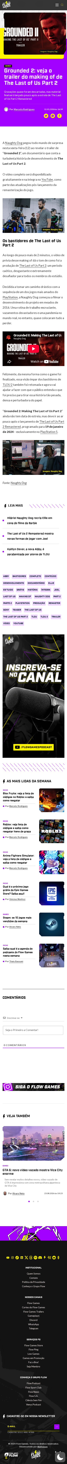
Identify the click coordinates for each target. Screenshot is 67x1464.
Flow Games (33, 1303)
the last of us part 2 (15, 617)
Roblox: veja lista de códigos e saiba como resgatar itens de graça (17, 828)
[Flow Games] (6, 5)
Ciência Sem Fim (33, 1400)
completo (35, 576)
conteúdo (50, 576)
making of (25, 597)
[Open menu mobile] (57, 5)
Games (8, 66)
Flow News (33, 1391)
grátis (20, 590)
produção (39, 603)
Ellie (51, 583)
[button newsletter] (56, 1426)
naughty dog (42, 597)
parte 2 (7, 603)
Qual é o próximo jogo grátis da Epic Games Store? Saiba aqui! (15, 890)
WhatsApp (33, 1324)
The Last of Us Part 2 (32, 265)
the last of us (33, 610)
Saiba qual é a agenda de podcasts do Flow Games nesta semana (18, 952)
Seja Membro (33, 1366)
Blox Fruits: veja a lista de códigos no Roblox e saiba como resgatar (18, 797)
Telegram (33, 1328)
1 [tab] (29, 1201)
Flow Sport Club (33, 1387)
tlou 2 (44, 617)
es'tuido (8, 590)
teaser (17, 610)
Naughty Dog (14, 143)
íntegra (45, 590)
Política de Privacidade (33, 1282)
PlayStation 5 (49, 432)
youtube (18, 623)
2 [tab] (33, 1201)
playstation (22, 603)
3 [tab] (38, 1201)
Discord (33, 1320)
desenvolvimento (13, 583)
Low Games (33, 1353)
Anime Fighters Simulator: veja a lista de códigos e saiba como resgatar (18, 859)
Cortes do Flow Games (33, 1307)
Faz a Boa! (33, 1362)
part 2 (57, 597)
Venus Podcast (33, 1404)
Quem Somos (33, 1273)
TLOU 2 (8, 384)
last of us (9, 597)
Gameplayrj (33, 1315)
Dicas (5, 790)
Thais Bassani (16, 961)
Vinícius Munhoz (17, 899)
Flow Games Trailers (33, 1311)
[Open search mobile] (62, 5)
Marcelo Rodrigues (24, 109)
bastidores (19, 576)
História (33, 590)
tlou (34, 617)
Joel (56, 590)
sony (6, 610)
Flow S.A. (33, 1396)
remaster (54, 603)
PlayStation (10, 297)
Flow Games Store (33, 1345)
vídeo (6, 623)
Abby (6, 576)
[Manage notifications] (6, 1458)
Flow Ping (33, 1349)
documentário (36, 583)
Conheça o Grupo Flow (33, 1286)
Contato (33, 1278)
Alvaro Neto (15, 927)
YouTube (47, 179)
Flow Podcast (33, 1383)
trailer (56, 617)
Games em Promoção (33, 1358)
